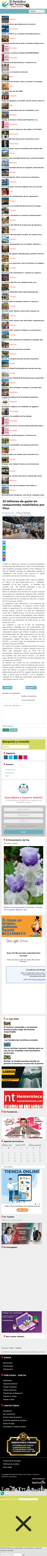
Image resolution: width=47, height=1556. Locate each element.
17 (2, 1158)
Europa (12, 201)
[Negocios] (22, 1233)
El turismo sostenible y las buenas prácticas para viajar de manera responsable (20, 1029)
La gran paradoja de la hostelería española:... (20, 397)
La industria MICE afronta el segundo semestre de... (23, 167)
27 (21, 1161)
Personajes (13, 134)
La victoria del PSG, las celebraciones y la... (19, 282)
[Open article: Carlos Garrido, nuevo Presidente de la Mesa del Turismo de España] (5, 144)
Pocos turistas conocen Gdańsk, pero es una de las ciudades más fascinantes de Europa (23, 1050)
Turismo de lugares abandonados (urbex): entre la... (23, 254)
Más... (11, 77)
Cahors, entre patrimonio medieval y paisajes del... (23, 340)
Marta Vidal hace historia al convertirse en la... (21, 139)
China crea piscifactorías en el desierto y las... (21, 110)
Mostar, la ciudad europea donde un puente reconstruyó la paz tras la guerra (23, 1062)
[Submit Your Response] (24, 1554)
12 (15, 1156)
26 (15, 1161)
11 (8, 1156)
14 (27, 1156)
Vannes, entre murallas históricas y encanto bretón (23, 158)
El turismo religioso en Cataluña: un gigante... (21, 406)
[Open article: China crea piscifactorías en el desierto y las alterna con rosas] (5, 105)
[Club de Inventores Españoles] (22, 926)
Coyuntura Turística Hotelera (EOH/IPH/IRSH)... (21, 53)
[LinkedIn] (23, 553)
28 (28, 1161)
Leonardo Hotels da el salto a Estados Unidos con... (23, 43)
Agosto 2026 (20, 1145)
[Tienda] (22, 1191)
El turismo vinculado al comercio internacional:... (22, 215)
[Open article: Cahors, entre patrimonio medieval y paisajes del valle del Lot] (5, 335)
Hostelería (13, 392)
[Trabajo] (22, 1322)
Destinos (12, 182)
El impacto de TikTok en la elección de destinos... (22, 225)
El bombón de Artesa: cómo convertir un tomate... (22, 81)
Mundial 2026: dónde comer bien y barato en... (21, 311)
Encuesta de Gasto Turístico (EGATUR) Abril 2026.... (23, 426)
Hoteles (12, 38)
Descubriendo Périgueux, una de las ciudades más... (23, 495)
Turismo (12, 210)
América (12, 172)
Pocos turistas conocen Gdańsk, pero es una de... (22, 187)
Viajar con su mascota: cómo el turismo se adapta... (23, 263)
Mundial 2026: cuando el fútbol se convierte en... (22, 330)
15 (33, 1156)
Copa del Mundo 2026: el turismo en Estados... (21, 177)
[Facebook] (23, 542)
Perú (11, 191)
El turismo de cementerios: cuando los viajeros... (22, 273)
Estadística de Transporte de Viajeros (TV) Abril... (22, 129)
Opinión (12, 19)
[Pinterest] (23, 556)
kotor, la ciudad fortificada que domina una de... (22, 368)
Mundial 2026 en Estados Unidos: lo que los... (20, 301)
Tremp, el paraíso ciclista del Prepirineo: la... (20, 120)
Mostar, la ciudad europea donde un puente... (20, 359)
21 (27, 1158)
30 (40, 1161)
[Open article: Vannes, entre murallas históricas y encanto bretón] (5, 153)
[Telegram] (23, 550)
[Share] (23, 559)
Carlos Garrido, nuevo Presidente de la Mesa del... (22, 148)
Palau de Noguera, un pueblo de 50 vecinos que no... (23, 101)
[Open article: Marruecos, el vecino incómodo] (5, 67)
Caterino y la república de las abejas (17, 416)
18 (9, 1158)
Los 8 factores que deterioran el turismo (19, 24)
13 (21, 1156)
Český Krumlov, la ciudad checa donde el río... (21, 454)
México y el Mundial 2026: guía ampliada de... (20, 292)
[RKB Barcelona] (23, 1128)
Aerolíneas (13, 29)
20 (21, 1158)
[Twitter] (23, 545)
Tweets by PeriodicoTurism (12, 1220)
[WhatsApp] (23, 548)
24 (3, 1161)
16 (40, 1156)
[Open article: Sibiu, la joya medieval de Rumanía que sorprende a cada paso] (5, 373)
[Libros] (22, 1077)
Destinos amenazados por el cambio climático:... (22, 244)
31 (2, 1163)
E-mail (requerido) (28, 700)
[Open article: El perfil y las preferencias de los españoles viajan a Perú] (5, 191)
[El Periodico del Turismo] (16, 4)
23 (40, 1158)
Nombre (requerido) (29, 696)
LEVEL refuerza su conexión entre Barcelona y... (21, 34)
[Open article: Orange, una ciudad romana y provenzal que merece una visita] (5, 459)
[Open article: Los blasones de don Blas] (5, 86)
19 (15, 1158)
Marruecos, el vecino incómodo (15, 72)
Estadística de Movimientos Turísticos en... (19, 62)
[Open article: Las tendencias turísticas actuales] (5, 344)
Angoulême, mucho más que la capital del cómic (22, 476)
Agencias (13, 163)
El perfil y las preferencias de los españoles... (20, 196)
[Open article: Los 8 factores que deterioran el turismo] (5, 19)
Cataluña (13, 96)
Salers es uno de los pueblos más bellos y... (20, 485)
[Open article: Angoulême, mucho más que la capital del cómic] (5, 471)
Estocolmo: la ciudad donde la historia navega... (22, 206)
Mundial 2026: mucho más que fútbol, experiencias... (23, 320)
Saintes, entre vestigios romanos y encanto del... (22, 387)
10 (2, 1156)
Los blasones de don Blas (12, 91)
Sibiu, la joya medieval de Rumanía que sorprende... (23, 378)
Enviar (5, 730)
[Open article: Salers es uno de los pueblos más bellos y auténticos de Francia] (5, 480)
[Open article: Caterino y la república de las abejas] (5, 411)
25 (9, 1161)
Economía (13, 48)
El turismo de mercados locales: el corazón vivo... (22, 234)
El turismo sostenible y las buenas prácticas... (20, 445)
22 (34, 1158)
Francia (12, 153)
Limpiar (13, 730)
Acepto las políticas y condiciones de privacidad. (21, 826)
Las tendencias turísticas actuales (16, 349)
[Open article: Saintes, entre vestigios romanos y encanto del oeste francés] (5, 383)
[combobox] (15, 747)
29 (34, 1161)
